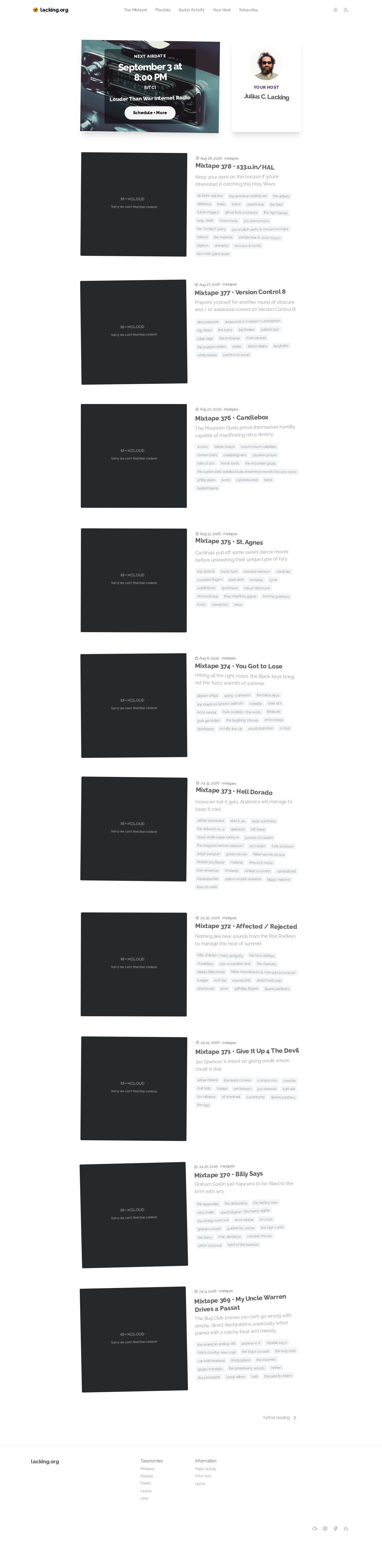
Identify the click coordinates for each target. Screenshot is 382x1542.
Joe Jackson (243, 1088)
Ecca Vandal (206, 712)
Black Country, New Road (216, 1352)
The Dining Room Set (212, 1220)
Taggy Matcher (278, 879)
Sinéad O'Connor (258, 871)
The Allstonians (236, 1203)
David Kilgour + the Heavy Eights (245, 1211)
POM (224, 988)
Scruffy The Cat (231, 728)
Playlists (162, 9)
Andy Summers (264, 821)
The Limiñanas (229, 338)
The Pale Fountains (278, 1375)
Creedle (255, 703)
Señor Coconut (209, 1245)
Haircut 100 (206, 463)
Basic (221, 204)
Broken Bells (207, 455)
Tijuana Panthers (277, 989)
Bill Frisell (258, 829)
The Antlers (281, 196)
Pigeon (202, 245)
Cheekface (205, 963)
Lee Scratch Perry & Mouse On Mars (260, 229)
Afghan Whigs (207, 695)
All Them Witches (210, 195)
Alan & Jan (237, 820)
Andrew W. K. (251, 1343)
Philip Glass (206, 480)
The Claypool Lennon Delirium (220, 703)
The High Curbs (272, 1227)
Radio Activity (192, 9)
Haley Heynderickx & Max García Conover (263, 972)
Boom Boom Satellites (258, 447)
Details (145, 1483)
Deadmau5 (255, 204)
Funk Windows (282, 846)
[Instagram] (325, 1528)
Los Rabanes (206, 1096)
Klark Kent (236, 579)
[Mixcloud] (314, 1528)
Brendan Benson (257, 571)
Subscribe (248, 9)
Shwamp (221, 245)
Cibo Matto (206, 1212)
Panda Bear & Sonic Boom (260, 237)
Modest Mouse (259, 1235)
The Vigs (203, 1105)
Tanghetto (281, 346)
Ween (238, 604)
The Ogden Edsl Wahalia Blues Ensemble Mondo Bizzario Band (246, 471)
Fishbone (273, 711)
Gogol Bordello (210, 1369)
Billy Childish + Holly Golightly (220, 955)
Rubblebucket (247, 480)
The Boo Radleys (262, 955)
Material (236, 862)
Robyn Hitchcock (257, 588)
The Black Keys (267, 695)
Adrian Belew (224, 446)
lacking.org (45, 1461)
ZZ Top (284, 728)
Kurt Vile (220, 980)
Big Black (204, 330)
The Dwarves (266, 963)
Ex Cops (266, 1219)
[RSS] (345, 1528)
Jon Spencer (267, 1089)
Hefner (276, 1367)
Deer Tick (275, 703)
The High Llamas (275, 212)
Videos (146, 1491)
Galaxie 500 (270, 329)
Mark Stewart (256, 338)
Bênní (236, 204)
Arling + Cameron (237, 695)
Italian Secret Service (269, 854)
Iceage (202, 980)
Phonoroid (205, 988)
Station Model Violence (243, 879)
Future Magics (208, 212)
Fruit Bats (203, 1088)
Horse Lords (229, 220)
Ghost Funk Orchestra (241, 212)
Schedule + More (150, 112)
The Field (276, 204)
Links (144, 1498)
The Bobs (225, 330)
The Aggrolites (208, 1204)
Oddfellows (206, 588)
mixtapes (231, 158)
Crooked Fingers (209, 579)
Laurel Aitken (235, 1376)
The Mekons (223, 237)
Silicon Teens (257, 346)
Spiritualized (286, 871)
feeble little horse (211, 972)
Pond (225, 480)
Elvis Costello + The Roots (241, 711)
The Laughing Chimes (242, 720)
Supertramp (255, 1097)
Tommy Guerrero (275, 596)
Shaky (237, 346)
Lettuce (202, 237)
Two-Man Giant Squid (213, 253)
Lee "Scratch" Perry (211, 228)
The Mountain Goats (260, 463)
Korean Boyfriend (210, 862)
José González (208, 720)
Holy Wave (205, 220)
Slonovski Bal (207, 596)
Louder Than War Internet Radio (150, 98)
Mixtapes (147, 1468)
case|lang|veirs (234, 455)
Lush (254, 1376)
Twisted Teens (207, 488)
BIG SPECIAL (206, 571)
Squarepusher (208, 878)
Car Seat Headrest (211, 1361)
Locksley (256, 580)
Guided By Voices (241, 1228)
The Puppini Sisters (211, 346)
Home (200, 1484)
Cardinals (283, 571)
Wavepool (220, 604)
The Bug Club (285, 1351)
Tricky (201, 604)
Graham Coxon (209, 1228)
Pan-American (208, 870)
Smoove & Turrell (247, 245)
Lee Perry (205, 1237)
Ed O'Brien (257, 846)
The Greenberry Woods (247, 1368)
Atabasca (204, 204)
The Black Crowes (237, 1080)
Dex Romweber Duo (235, 963)
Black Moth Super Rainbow (218, 837)
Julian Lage (205, 338)
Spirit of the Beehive (243, 1245)
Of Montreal (274, 720)
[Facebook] (335, 1528)
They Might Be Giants (240, 596)
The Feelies (247, 329)
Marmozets (241, 980)
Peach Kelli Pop (269, 980)
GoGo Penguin (208, 853)
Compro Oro (267, 1080)
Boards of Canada (259, 837)
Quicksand (230, 588)
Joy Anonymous (256, 221)
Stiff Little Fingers (246, 988)
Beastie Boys (277, 1342)
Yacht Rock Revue (236, 354)
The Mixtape (135, 9)
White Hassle (207, 355)
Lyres (273, 580)
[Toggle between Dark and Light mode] (335, 10)
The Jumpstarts (209, 1377)
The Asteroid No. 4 (211, 829)
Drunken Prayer (265, 455)
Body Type (229, 571)
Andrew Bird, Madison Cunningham (252, 321)
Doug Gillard (240, 1360)
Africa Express (208, 321)
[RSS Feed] (346, 10)
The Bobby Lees (265, 1202)
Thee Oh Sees (207, 887)
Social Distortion (260, 728)
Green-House (236, 854)
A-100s (202, 447)
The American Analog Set (248, 196)
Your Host (222, 10)
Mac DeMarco (230, 1236)
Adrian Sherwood (210, 820)
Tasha (268, 480)
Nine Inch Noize (261, 862)
